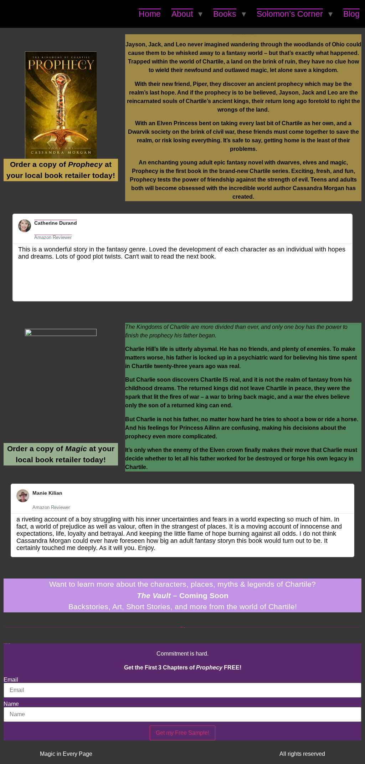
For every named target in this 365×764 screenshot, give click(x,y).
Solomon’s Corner (290, 14)
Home (150, 14)
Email (11, 680)
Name (11, 704)
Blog (351, 14)
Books (224, 14)
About (182, 14)
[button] (10, 257)
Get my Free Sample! (182, 733)
